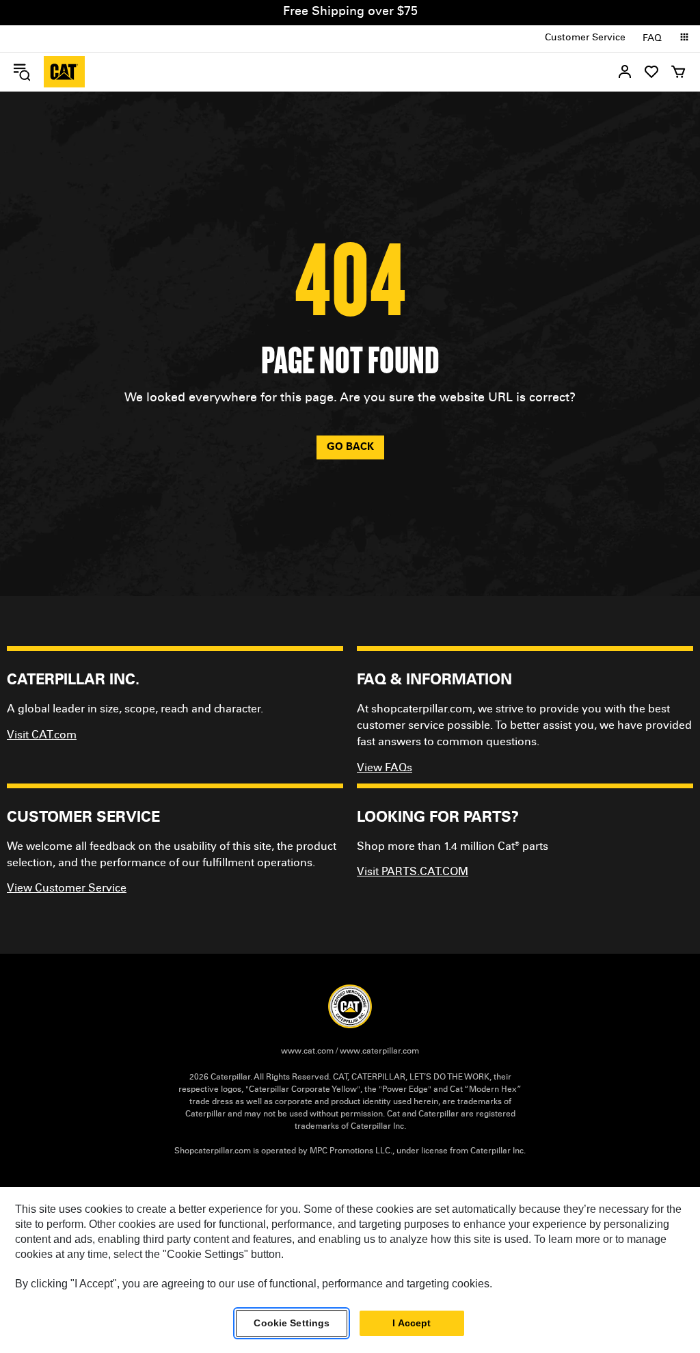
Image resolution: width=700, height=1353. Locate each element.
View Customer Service (66, 888)
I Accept (411, 1322)
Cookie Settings (291, 1322)
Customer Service (585, 38)
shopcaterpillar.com (64, 72)
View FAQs (384, 768)
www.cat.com (307, 1051)
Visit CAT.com (42, 735)
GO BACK (350, 447)
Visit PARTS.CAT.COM (412, 872)
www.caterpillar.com (379, 1051)
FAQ (652, 39)
